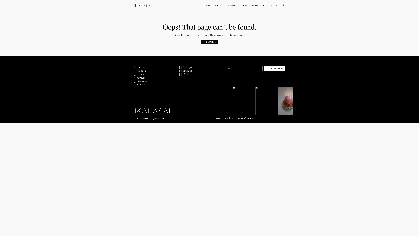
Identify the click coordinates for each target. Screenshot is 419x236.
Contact (275, 5)
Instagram (189, 67)
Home (140, 67)
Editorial (142, 70)
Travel (244, 5)
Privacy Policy (228, 118)
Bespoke (255, 5)
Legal (218, 118)
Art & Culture (220, 5)
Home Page (209, 41)
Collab (141, 77)
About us (142, 81)
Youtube (188, 70)
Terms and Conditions (245, 118)
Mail (185, 74)
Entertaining (233, 5)
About (265, 5)
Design (207, 5)
